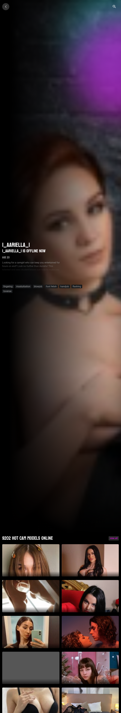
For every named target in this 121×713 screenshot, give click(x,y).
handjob (64, 286)
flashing (77, 286)
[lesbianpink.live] (5, 6)
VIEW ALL (114, 538)
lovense (7, 291)
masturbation (23, 286)
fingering (8, 286)
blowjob (38, 286)
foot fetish (51, 286)
